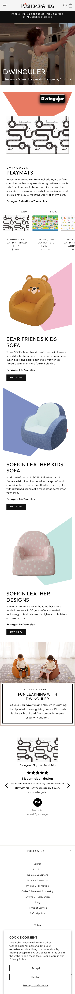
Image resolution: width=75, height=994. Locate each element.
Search (37, 863)
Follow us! (36, 851)
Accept (36, 968)
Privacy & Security (37, 880)
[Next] (68, 785)
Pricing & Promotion (37, 885)
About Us (37, 869)
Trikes (37, 925)
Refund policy (37, 913)
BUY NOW (16, 377)
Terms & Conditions (37, 874)
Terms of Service (37, 907)
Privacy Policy (17, 959)
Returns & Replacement (38, 896)
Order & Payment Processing (37, 891)
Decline (35, 977)
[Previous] (7, 785)
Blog (37, 902)
